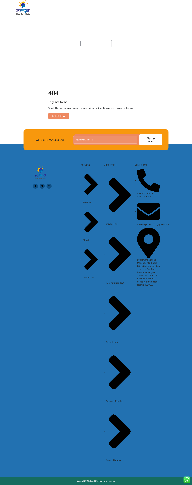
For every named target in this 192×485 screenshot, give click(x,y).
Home (115, 8)
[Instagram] (49, 186)
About (125, 8)
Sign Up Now (151, 140)
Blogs (150, 8)
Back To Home (58, 116)
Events (162, 8)
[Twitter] (42, 186)
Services (137, 8)
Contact (175, 8)
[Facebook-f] (35, 186)
